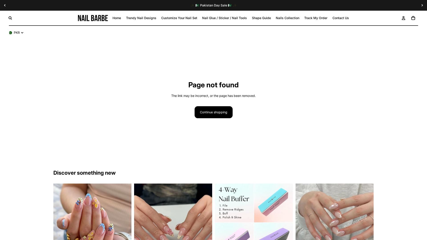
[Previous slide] (5, 5)
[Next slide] (422, 5)
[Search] (10, 18)
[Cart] (413, 18)
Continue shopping (213, 112)
